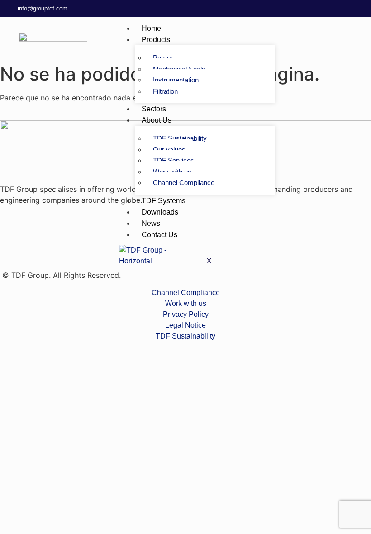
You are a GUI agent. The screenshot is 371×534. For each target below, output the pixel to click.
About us (156, 120)
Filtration (165, 91)
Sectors (154, 109)
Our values (169, 149)
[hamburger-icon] (320, 26)
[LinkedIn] (330, 8)
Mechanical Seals (179, 69)
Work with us (172, 172)
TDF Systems (164, 201)
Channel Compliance (183, 182)
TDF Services (173, 160)
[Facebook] (346, 8)
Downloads (160, 212)
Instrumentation (176, 80)
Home (151, 28)
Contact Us (159, 234)
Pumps (163, 58)
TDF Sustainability (180, 138)
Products (156, 39)
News (151, 223)
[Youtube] (362, 8)
